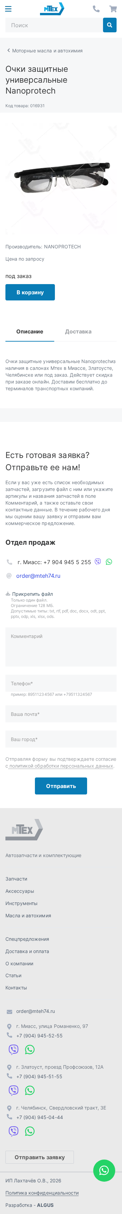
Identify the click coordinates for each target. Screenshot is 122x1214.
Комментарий (26, 636)
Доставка (78, 331)
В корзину (30, 292)
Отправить (61, 786)
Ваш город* (24, 739)
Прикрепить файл (32, 594)
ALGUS (45, 1205)
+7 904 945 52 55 (96, 9)
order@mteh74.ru (38, 575)
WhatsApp (109, 562)
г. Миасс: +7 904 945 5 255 (54, 562)
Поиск (110, 25)
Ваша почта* (25, 714)
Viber (98, 562)
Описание (29, 331)
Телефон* (22, 683)
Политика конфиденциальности (42, 1193)
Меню (8, 9)
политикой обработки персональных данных (60, 766)
